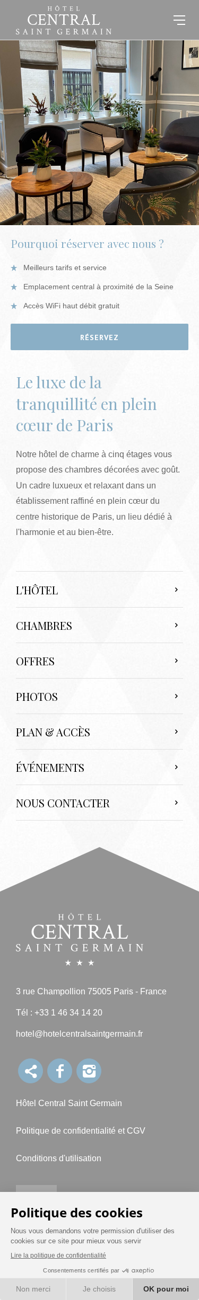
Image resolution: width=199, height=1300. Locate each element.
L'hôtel (37, 590)
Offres (35, 661)
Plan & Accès (53, 732)
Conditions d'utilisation (58, 1158)
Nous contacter (63, 803)
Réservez (99, 337)
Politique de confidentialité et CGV (80, 1130)
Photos (37, 696)
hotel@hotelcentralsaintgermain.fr (79, 1033)
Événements (50, 767)
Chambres (44, 625)
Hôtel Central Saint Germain (69, 1103)
